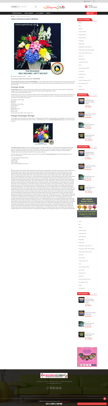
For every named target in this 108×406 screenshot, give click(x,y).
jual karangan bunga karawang (22, 199)
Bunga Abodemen (82, 34)
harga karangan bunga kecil (62, 171)
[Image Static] (87, 356)
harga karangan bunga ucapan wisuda (33, 177)
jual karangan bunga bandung (65, 185)
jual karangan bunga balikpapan (51, 185)
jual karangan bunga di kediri (61, 191)
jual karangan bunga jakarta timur (32, 198)
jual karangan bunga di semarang (39, 193)
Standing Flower (82, 74)
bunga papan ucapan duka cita (85, 46)
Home (13, 16)
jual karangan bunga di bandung (44, 189)
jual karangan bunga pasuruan (66, 202)
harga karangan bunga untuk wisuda (56, 179)
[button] (94, 95)
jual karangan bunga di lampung (42, 192)
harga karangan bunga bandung (19, 170)
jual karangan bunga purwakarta (36, 205)
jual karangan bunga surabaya (51, 207)
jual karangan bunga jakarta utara (47, 198)
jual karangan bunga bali (39, 185)
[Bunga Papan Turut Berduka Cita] (81, 125)
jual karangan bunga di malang (56, 192)
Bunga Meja (81, 40)
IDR (94, 1)
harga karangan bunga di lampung (33, 170)
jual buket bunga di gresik (61, 180)
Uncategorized (82, 89)
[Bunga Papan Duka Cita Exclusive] (81, 135)
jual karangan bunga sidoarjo (28, 207)
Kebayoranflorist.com (65, 401)
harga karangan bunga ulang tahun (49, 177)
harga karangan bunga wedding (24, 180)
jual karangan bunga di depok (35, 191)
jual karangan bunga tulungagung (39, 208)
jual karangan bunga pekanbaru (17, 204)
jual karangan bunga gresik (22, 196)
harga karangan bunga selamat (26, 174)
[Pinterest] (57, 387)
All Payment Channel (56, 396)
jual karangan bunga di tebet (30, 195)
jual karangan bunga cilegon (67, 188)
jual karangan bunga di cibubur (57, 189)
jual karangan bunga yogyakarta (68, 208)
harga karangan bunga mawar (29, 173)
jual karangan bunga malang (38, 201)
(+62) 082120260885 (92, 7)
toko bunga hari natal (83, 83)
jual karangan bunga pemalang (31, 204)
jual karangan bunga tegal (26, 208)
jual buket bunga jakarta (43, 182)
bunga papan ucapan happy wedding (86, 50)
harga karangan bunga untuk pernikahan (39, 179)
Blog (80, 25)
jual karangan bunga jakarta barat (48, 196)
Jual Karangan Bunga (51, 154)
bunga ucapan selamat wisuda (85, 53)
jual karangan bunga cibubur (30, 188)
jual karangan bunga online (40, 202)
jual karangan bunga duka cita (55, 195)
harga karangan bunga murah (42, 173)
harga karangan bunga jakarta (50, 171)
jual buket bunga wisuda (68, 183)
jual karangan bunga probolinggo (22, 205)
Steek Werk (81, 77)
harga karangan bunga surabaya (54, 174)
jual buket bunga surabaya (45, 183)
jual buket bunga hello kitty (32, 182)
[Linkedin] (60, 387)
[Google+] (54, 387)
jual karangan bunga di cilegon (21, 191)
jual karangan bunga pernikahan (45, 204)
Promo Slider (81, 71)
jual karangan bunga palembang (53, 202)
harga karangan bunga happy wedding (35, 171)
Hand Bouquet (82, 59)
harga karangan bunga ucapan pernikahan (42, 176)
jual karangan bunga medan (62, 201)
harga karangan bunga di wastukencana (66, 170)
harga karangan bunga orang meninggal (56, 173)
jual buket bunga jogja (53, 182)
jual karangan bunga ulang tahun (54, 208)
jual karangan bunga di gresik (48, 191)
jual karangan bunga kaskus (36, 199)
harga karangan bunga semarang (40, 174)
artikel (29, 76)
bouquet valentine (82, 31)
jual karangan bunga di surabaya (66, 193)
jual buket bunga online (22, 183)
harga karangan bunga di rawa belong (49, 170)
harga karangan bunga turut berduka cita (23, 176)
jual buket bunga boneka (50, 180)
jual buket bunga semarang (33, 183)
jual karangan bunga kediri (47, 199)
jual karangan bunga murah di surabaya (25, 202)
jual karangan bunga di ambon (30, 189)
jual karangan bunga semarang (64, 205)
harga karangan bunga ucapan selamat (59, 176)
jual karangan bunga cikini (54, 188)
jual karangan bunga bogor (53, 186)
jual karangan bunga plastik (58, 204)
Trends (80, 86)
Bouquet (80, 28)
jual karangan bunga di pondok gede (24, 193)
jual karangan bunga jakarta (34, 196)
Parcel (80, 65)
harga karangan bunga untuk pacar (23, 179)
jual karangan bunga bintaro (42, 186)
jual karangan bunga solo (39, 207)
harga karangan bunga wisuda (37, 180)
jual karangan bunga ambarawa (26, 185)
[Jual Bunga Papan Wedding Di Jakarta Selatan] (81, 101)
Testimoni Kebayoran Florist (85, 80)
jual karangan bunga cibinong (17, 188)
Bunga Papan (81, 43)
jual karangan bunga (15, 185)
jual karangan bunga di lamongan (28, 192)
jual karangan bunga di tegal (42, 195)
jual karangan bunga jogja (59, 198)
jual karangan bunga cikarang (42, 188)
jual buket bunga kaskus (64, 182)
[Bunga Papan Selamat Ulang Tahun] (81, 114)
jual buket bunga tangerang (57, 183)
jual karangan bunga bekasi (29, 186)
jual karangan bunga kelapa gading (61, 199)
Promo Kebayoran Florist (84, 68)
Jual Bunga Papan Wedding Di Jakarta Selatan (89, 102)
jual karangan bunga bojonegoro (66, 186)
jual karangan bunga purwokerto (50, 205)
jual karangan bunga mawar (50, 201)
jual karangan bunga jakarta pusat (62, 196)
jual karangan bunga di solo (52, 193)
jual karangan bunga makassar (25, 201)
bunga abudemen (82, 37)
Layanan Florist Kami (83, 62)
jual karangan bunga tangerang (65, 207)
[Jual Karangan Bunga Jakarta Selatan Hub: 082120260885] (43, 48)
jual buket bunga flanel (21, 182)
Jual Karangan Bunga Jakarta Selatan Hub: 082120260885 (25, 78)
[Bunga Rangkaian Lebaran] (87, 207)
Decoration (81, 56)
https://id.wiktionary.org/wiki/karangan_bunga (21, 92)
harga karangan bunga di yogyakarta (18, 171)
